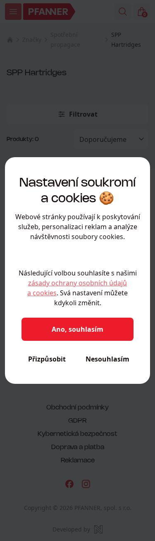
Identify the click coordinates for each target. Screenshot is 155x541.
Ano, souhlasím (77, 329)
